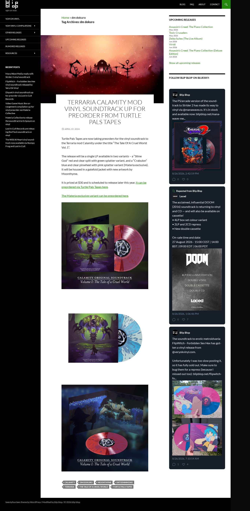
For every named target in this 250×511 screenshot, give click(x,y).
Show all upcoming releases (184, 62)
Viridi (172, 44)
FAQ (192, 4)
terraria (69, 487)
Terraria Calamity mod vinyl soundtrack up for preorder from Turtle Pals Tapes (104, 112)
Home (65, 17)
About (202, 4)
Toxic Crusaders (178, 32)
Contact (214, 4)
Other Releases (13, 32)
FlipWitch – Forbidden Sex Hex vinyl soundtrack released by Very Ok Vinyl (20, 84)
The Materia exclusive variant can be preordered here (94, 195)
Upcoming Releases (15, 39)
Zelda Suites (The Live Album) (185, 38)
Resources (11, 53)
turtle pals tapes (122, 487)
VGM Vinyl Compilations (18, 26)
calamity (70, 482)
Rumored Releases (15, 46)
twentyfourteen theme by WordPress (23, 502)
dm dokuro (86, 482)
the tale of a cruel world (93, 487)
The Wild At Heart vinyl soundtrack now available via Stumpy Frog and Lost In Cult (20, 143)
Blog (182, 4)
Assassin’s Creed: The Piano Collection (191, 26)
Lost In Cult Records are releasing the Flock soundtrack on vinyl (20, 132)
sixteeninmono (124, 482)
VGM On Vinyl (12, 19)
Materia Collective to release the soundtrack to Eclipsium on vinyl (20, 121)
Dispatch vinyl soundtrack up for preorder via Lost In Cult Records (19, 95)
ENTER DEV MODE (90, 502)
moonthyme (104, 482)
